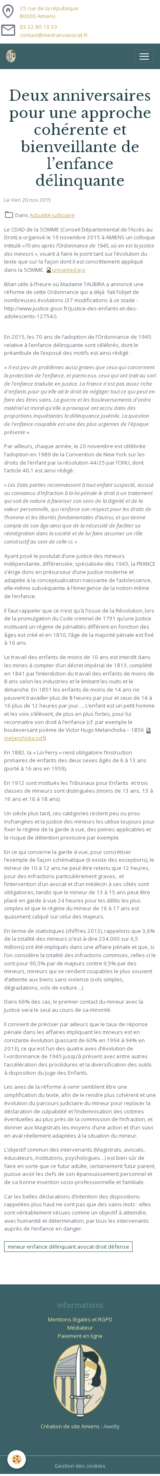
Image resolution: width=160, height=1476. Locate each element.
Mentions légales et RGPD (80, 1319)
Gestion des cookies (80, 1465)
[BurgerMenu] (144, 56)
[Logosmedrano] (80, 1380)
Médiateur (80, 1327)
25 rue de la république (49, 12)
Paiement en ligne (80, 1336)
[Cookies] (16, 1459)
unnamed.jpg (68, 269)
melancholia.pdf (24, 738)
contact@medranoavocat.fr (54, 35)
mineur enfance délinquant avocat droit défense (68, 1246)
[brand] (12, 56)
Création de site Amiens (70, 1426)
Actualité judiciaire (52, 215)
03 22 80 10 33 (38, 26)
